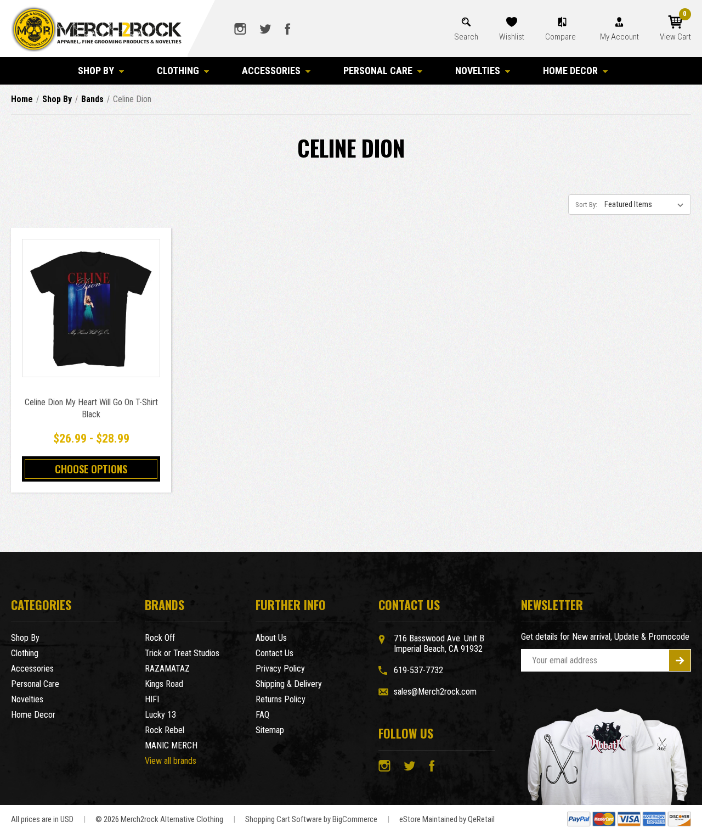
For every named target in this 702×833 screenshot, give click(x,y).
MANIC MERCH (171, 745)
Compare (561, 37)
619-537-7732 (418, 670)
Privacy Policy (280, 668)
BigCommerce (354, 819)
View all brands (170, 761)
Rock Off (160, 638)
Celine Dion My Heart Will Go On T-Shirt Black (91, 408)
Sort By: (586, 204)
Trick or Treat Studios (182, 653)
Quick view (91, 295)
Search (466, 37)
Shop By (96, 70)
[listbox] (646, 204)
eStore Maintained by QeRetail (447, 819)
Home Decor (570, 70)
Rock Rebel (164, 730)
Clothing (178, 70)
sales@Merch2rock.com (435, 691)
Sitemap (270, 730)
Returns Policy (280, 699)
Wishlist (511, 37)
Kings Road (164, 684)
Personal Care (377, 70)
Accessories (271, 70)
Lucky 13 (160, 714)
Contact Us (274, 653)
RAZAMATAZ (167, 668)
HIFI (152, 699)
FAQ (262, 714)
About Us (271, 638)
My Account (619, 37)
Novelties (477, 70)
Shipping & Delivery (289, 684)
